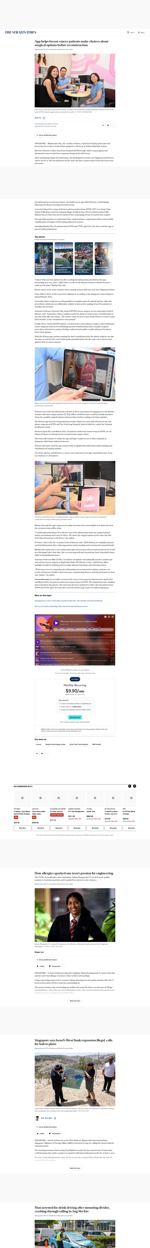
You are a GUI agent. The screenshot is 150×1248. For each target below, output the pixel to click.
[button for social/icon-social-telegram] (103, 125)
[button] (130, 32)
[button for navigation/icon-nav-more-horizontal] (113, 125)
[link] (20, 32)
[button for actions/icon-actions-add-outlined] (44, 118)
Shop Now (22, 828)
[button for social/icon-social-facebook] (108, 125)
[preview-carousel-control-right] (112, 258)
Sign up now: (39, 49)
